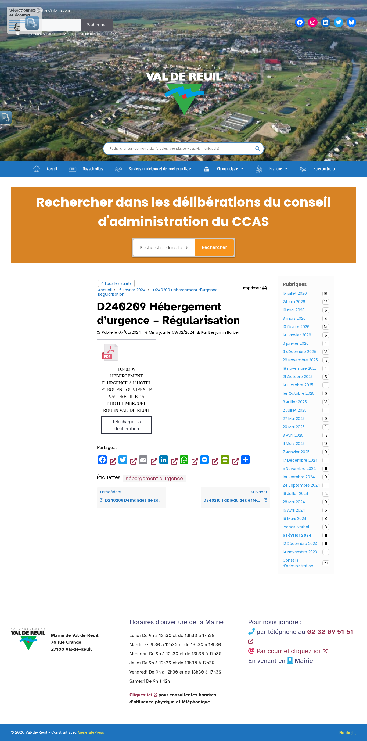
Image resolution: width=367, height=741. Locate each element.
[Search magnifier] (257, 148)
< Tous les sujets (116, 283)
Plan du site (347, 732)
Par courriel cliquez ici (288, 651)
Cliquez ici (140, 695)
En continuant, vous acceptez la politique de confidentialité (66, 34)
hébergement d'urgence (154, 478)
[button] (222, 168)
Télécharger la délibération (126, 425)
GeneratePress (91, 732)
